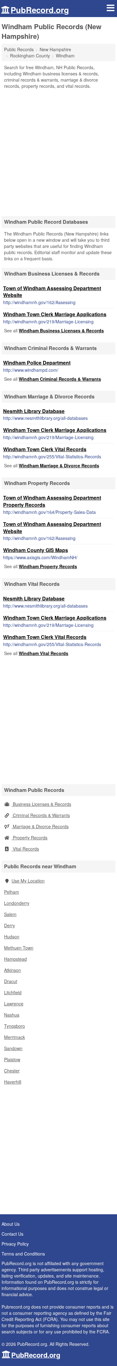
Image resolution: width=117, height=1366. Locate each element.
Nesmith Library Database (34, 411)
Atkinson (12, 970)
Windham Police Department (37, 362)
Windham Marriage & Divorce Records (59, 465)
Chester (12, 1070)
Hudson (11, 936)
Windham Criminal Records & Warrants (60, 379)
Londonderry (16, 903)
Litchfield (13, 992)
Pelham (11, 892)
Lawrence (13, 1003)
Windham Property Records (48, 566)
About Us (11, 1224)
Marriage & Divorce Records (40, 826)
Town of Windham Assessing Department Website (52, 292)
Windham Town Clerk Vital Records (44, 449)
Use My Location (28, 881)
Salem (10, 914)
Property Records (29, 837)
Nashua (11, 1015)
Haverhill (12, 1082)
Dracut (10, 981)
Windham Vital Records (43, 653)
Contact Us (12, 1234)
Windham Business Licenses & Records (61, 330)
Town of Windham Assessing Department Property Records (52, 501)
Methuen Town (18, 948)
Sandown (13, 1048)
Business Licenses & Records (41, 804)
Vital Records (25, 849)
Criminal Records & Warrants (41, 815)
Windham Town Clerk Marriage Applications (54, 314)
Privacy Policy (15, 1244)
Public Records (19, 49)
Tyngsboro (14, 1026)
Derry (9, 925)
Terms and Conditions (23, 1254)
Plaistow (12, 1059)
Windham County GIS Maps (35, 550)
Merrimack (14, 1037)
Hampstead (15, 959)
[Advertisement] (58, 150)
